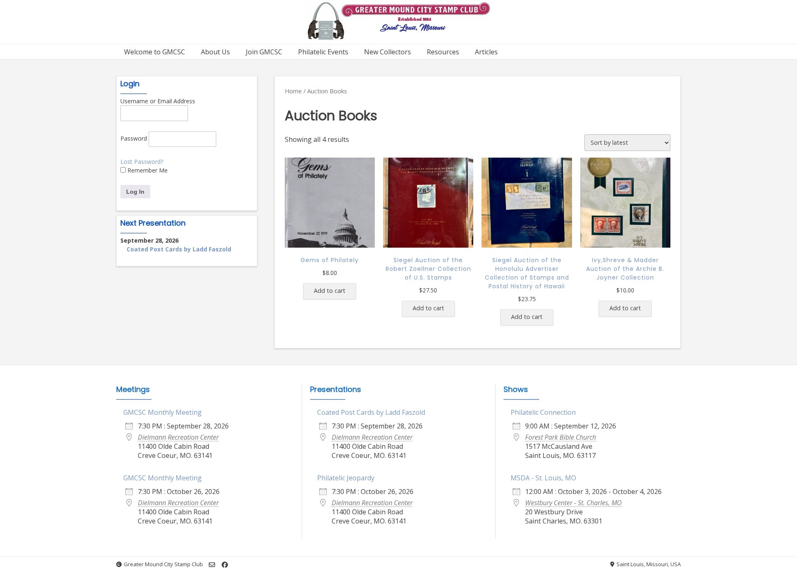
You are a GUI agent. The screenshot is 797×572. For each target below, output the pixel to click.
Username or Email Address (157, 101)
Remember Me (147, 170)
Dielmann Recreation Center (178, 437)
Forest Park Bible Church (560, 437)
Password (133, 138)
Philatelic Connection (543, 412)
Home (293, 91)
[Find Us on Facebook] (225, 564)
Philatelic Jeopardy (345, 477)
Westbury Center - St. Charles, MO (573, 502)
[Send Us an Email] (212, 564)
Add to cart (329, 291)
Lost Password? (141, 162)
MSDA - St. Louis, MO (543, 477)
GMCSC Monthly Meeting (162, 412)
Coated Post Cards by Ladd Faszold (179, 249)
